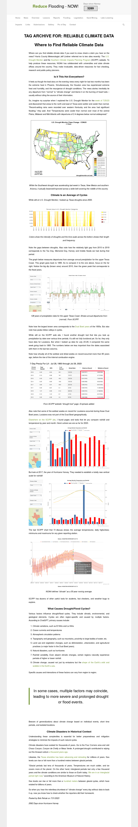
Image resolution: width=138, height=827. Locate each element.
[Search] (122, 24)
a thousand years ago (58, 751)
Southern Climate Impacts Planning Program (70, 59)
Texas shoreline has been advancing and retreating (63, 757)
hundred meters (71, 781)
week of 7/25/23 (102, 100)
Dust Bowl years (82, 326)
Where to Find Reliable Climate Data (69, 44)
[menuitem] (18, 17)
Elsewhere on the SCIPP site (42, 419)
